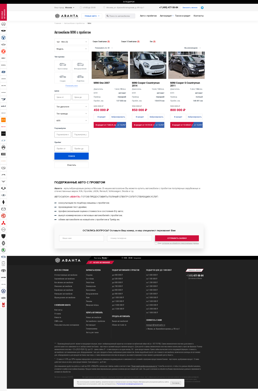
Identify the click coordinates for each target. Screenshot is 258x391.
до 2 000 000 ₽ (118, 304)
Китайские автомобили (63, 282)
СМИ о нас (58, 321)
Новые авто (91, 16)
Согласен (176, 383)
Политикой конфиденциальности (130, 384)
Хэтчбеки (90, 278)
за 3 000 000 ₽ (152, 304)
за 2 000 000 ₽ (152, 297)
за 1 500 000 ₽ (152, 293)
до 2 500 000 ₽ (118, 308)
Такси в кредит (182, 16)
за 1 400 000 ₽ (152, 289)
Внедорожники (92, 293)
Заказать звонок (190, 7)
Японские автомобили (63, 286)
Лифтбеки (90, 282)
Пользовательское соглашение (66, 324)
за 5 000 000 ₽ (152, 308)
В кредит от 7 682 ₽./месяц (111, 125)
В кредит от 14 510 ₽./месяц (149, 125)
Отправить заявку (177, 238)
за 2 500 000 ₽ (152, 301)
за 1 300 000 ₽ (152, 286)
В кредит (102, 117)
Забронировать (118, 117)
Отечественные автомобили (65, 274)
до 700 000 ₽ (117, 286)
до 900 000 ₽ (117, 293)
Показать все (71, 86)
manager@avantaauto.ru (155, 324)
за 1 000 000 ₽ (152, 274)
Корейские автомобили (63, 289)
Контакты (199, 16)
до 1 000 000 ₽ (118, 297)
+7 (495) (195, 275)
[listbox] (71, 106)
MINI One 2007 (102, 82)
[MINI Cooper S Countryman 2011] (186, 78)
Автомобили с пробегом (95, 321)
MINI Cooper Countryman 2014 (146, 84)
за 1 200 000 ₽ (152, 282)
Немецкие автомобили (63, 293)
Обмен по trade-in (119, 324)
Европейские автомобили (64, 278)
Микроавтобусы (92, 304)
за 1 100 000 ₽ (151, 278)
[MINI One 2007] (110, 78)
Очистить (71, 165)
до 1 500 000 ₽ (118, 301)
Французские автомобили (64, 297)
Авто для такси (92, 332)
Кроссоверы (91, 289)
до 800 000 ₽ (117, 289)
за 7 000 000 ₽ (152, 312)
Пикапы (89, 301)
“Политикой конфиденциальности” (144, 366)
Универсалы (91, 286)
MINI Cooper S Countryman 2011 (185, 84)
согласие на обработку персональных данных (180, 243)
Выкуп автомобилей (120, 321)
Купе (88, 297)
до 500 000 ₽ (117, 278)
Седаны (89, 274)
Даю (178, 243)
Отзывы (57, 313)
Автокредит (166, 16)
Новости (57, 317)
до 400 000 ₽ (117, 274)
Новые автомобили (93, 317)
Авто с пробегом (148, 16)
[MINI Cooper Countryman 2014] (148, 78)
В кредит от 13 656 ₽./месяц (187, 125)
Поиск (71, 156)
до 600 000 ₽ (117, 282)
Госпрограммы (91, 328)
